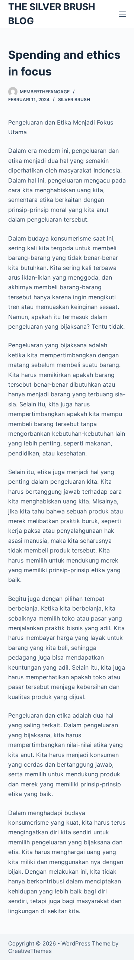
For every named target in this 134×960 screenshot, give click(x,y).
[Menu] (122, 14)
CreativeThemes (30, 950)
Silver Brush (74, 99)
